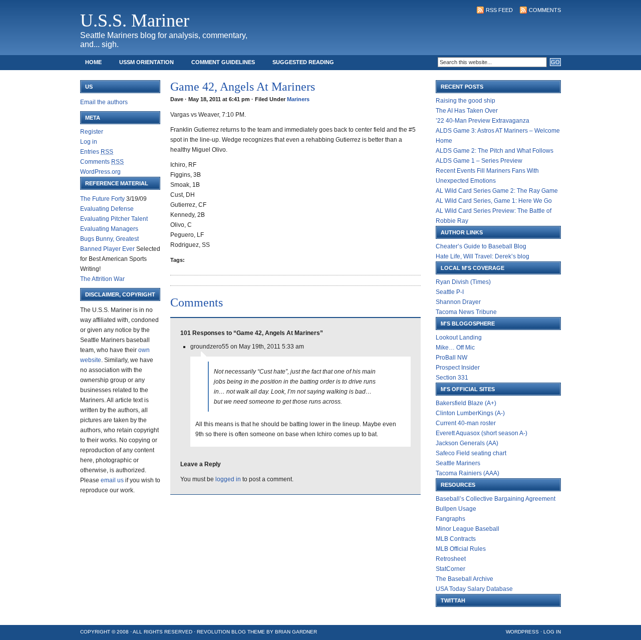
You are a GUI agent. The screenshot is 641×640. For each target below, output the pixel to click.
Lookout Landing (459, 337)
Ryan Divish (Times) (463, 281)
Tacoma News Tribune (466, 311)
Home (93, 62)
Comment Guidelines (223, 62)
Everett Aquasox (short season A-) (481, 433)
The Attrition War (102, 278)
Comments (545, 10)
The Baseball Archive (464, 578)
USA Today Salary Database (474, 588)
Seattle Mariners (458, 463)
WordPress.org (100, 171)
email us (112, 480)
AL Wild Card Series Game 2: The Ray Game (497, 190)
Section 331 (452, 377)
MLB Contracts (456, 538)
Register (91, 131)
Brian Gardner (296, 631)
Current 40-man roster (466, 423)
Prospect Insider (458, 367)
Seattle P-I (450, 291)
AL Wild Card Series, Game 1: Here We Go (494, 200)
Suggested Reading (303, 62)
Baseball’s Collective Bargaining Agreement (495, 498)
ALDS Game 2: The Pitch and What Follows (494, 150)
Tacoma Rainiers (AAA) (467, 473)
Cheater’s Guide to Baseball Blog (481, 246)
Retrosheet (451, 558)
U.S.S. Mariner (134, 21)
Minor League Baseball (467, 528)
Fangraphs (450, 518)
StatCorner (450, 568)
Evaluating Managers (109, 228)
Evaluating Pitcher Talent (114, 218)
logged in (228, 479)
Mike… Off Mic (455, 347)
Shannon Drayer (458, 301)
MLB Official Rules (461, 548)
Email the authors (104, 102)
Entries (96, 151)
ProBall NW (451, 357)
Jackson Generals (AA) (467, 443)
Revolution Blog (221, 631)
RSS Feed (499, 10)
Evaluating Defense (107, 208)
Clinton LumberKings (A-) (470, 413)
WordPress (522, 631)
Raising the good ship (465, 100)
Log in (88, 141)
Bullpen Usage (456, 508)
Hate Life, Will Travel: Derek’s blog (482, 256)
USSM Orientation (146, 62)
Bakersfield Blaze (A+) (466, 403)
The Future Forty (102, 198)
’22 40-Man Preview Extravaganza (482, 120)
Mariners (298, 99)
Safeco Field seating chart (471, 453)
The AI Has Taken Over (467, 110)
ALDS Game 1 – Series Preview (479, 160)
